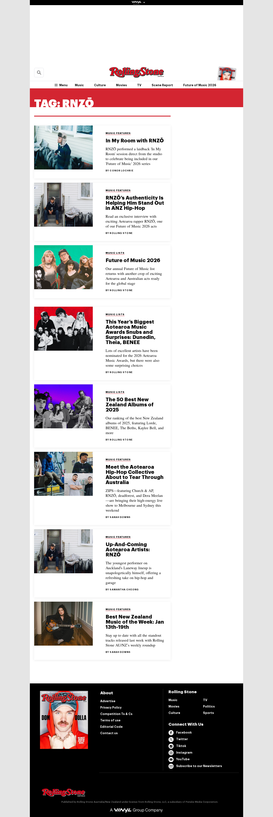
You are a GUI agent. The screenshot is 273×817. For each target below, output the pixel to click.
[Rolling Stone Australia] (136, 75)
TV (139, 85)
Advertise (107, 701)
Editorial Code (111, 726)
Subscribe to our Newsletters (199, 765)
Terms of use (110, 720)
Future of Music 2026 (199, 85)
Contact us (109, 733)
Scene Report (162, 85)
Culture (100, 85)
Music (79, 85)
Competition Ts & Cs (116, 713)
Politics (209, 706)
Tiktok (181, 745)
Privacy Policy (111, 707)
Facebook (184, 732)
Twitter (182, 739)
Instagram (184, 752)
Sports (208, 712)
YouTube (183, 759)
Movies (121, 85)
